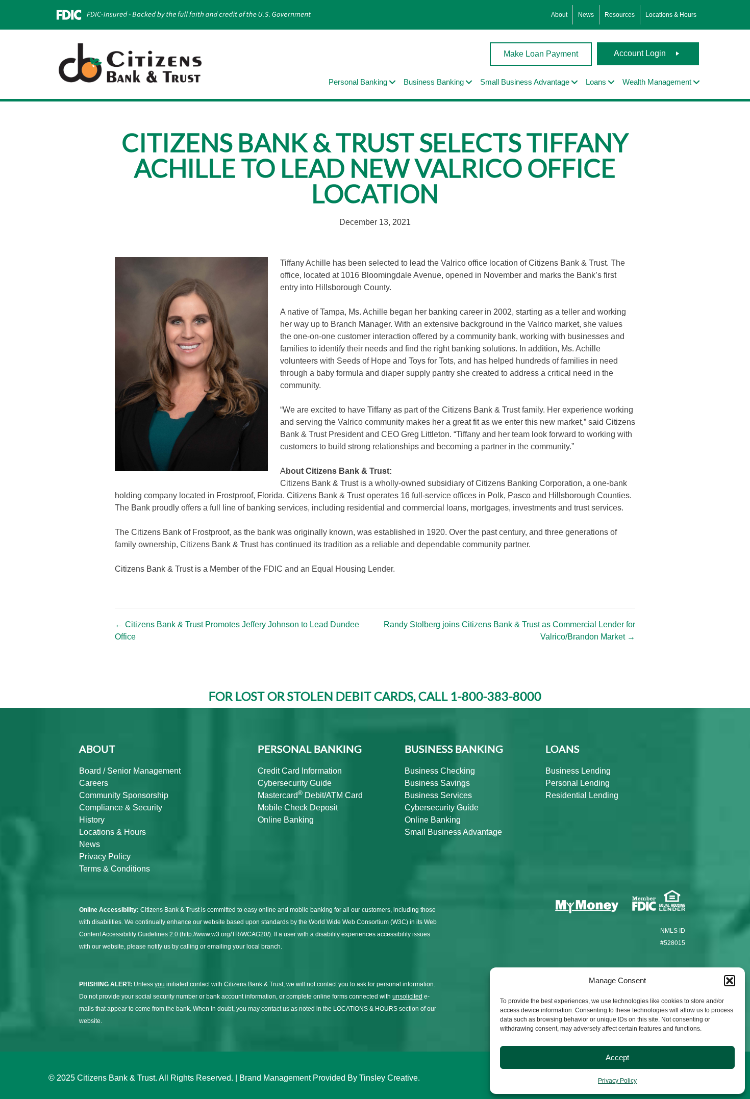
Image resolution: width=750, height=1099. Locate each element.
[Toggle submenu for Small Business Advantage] (574, 82)
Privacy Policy (617, 1080)
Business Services (438, 795)
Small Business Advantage (453, 832)
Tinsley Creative (388, 1078)
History (92, 819)
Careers (93, 783)
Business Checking (440, 770)
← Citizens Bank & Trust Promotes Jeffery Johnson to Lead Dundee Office (237, 630)
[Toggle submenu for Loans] (611, 82)
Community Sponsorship (123, 795)
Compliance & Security (120, 807)
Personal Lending (577, 783)
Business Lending (578, 770)
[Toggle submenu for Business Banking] (469, 82)
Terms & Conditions (114, 868)
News (586, 14)
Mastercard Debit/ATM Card (310, 795)
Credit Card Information (300, 770)
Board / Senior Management (130, 770)
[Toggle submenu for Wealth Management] (696, 82)
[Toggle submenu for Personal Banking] (392, 82)
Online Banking (286, 819)
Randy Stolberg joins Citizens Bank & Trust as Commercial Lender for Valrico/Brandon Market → (509, 630)
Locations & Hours (670, 14)
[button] (729, 981)
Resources (620, 14)
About (559, 14)
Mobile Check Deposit (298, 807)
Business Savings (437, 783)
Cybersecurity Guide (295, 783)
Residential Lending (581, 795)
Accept (617, 1057)
